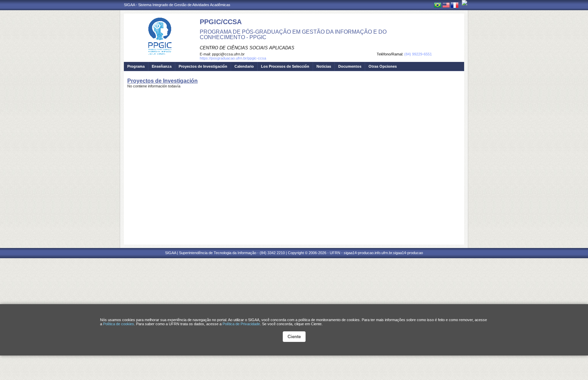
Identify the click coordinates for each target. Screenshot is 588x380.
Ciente (294, 336)
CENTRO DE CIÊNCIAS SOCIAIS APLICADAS (247, 47)
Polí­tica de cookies (118, 324)
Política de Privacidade (241, 324)
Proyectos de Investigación (203, 66)
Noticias (323, 66)
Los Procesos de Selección (285, 66)
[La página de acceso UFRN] (464, 2)
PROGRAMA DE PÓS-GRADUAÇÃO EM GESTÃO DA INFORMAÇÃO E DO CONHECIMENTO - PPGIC (293, 34)
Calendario (244, 66)
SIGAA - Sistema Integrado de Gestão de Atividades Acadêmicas (177, 5)
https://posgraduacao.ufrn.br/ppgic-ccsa (233, 58)
